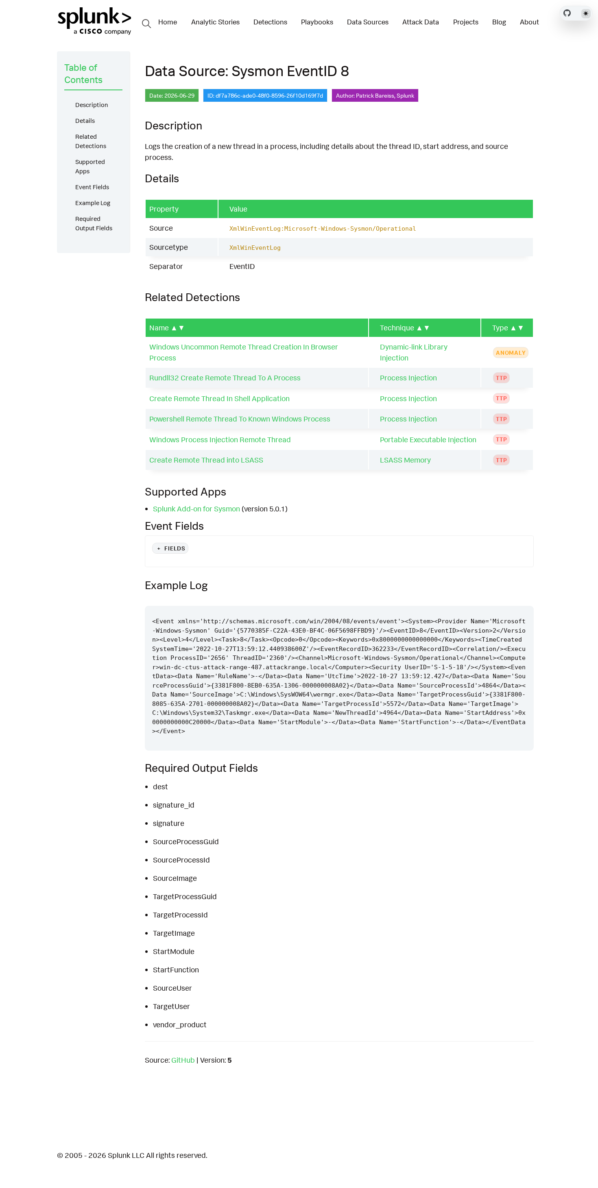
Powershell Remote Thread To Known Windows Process (239, 418)
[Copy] (503, 598)
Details (85, 120)
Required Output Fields (93, 223)
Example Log (92, 203)
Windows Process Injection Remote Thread (220, 439)
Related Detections (90, 141)
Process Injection (408, 377)
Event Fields (92, 187)
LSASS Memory (405, 459)
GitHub (183, 1059)
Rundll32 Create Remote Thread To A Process (225, 377)
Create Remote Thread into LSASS (206, 459)
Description (91, 105)
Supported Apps (90, 166)
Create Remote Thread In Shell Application (219, 398)
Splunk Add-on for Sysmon (196, 508)
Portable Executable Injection (428, 439)
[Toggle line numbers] (519, 598)
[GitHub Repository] (567, 13)
